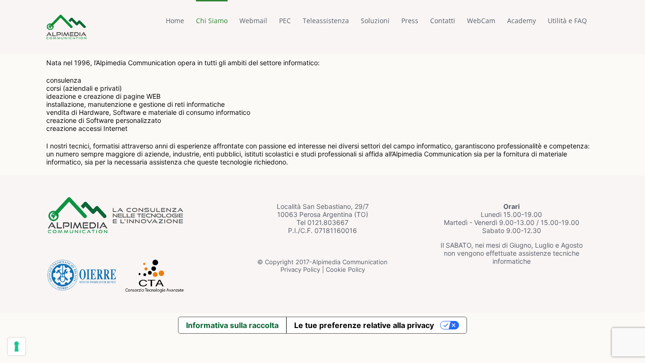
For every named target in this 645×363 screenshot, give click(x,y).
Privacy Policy (300, 269)
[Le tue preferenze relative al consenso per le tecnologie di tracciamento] (16, 346)
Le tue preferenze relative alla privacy (364, 325)
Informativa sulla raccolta (232, 325)
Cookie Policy (345, 269)
